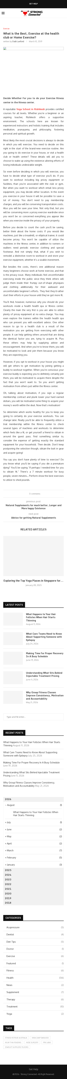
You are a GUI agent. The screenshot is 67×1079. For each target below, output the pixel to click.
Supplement (35, 992)
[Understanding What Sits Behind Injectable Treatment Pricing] (13, 677)
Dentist (35, 934)
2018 (8, 903)
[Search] (63, 13)
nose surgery (32, 1042)
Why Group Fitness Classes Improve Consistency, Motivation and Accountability (45, 695)
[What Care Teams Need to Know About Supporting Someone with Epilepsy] (13, 638)
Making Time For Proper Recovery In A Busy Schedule (44, 655)
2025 (8, 870)
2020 (8, 893)
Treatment (35, 1006)
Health (35, 977)
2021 (8, 889)
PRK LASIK (47, 1042)
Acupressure (35, 927)
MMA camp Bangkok (40, 1038)
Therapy (35, 999)
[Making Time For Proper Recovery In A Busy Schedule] (13, 658)
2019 (8, 898)
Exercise (35, 956)
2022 (8, 884)
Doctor (35, 948)
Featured (35, 963)
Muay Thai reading (13, 1042)
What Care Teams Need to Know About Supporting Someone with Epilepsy (44, 637)
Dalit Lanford (18, 41)
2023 (8, 879)
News (35, 985)
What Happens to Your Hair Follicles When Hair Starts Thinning (41, 617)
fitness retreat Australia (16, 1038)
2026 (8, 799)
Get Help (33, 3)
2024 (8, 875)
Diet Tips (35, 941)
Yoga (35, 1013)
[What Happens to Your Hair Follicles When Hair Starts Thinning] (13, 619)
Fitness (35, 970)
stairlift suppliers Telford (16, 1047)
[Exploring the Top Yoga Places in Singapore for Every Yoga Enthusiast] (33, 556)
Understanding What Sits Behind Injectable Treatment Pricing (44, 674)
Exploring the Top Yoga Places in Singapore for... (33, 581)
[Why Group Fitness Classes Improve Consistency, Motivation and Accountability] (13, 697)
